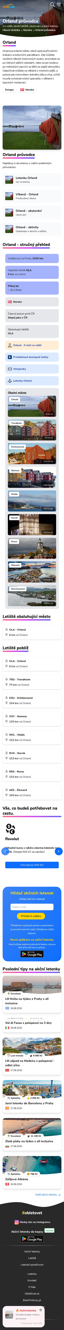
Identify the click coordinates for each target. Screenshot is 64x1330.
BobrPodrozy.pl (32, 1300)
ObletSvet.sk (32, 1293)
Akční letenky (32, 1251)
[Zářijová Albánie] (32, 1165)
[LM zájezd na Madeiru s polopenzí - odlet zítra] (32, 1047)
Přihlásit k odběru (31, 916)
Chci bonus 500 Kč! (32, 865)
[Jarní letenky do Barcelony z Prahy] (32, 1089)
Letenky (32, 1274)
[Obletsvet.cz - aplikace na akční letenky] (32, 954)
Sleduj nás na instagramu (35, 1222)
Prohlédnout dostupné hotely (30, 357)
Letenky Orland (22, 381)
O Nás (32, 1287)
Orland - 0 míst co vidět (27, 345)
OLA (29, 270)
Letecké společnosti (32, 1265)
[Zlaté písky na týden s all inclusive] (32, 1127)
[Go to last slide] (5, 851)
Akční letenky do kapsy (32, 1232)
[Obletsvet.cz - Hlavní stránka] (9, 4)
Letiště (32, 1258)
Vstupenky (19, 369)
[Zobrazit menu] (58, 4)
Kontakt (32, 1280)
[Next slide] (59, 851)
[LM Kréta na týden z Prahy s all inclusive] (32, 985)
